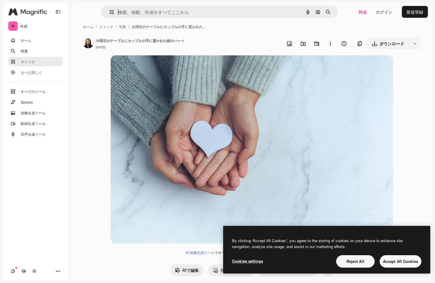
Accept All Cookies (400, 261)
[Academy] (23, 271)
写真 (122, 26)
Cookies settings (247, 261)
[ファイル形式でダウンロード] (415, 43)
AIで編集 (190, 270)
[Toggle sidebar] (58, 12)
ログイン (384, 12)
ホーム (88, 26)
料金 (363, 12)
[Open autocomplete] (109, 12)
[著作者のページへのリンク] (88, 43)
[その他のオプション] (330, 43)
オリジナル (151, 67)
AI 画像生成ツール (200, 252)
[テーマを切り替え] (34, 271)
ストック (106, 26)
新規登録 (415, 12)
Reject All (355, 261)
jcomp (101, 46)
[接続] (13, 271)
